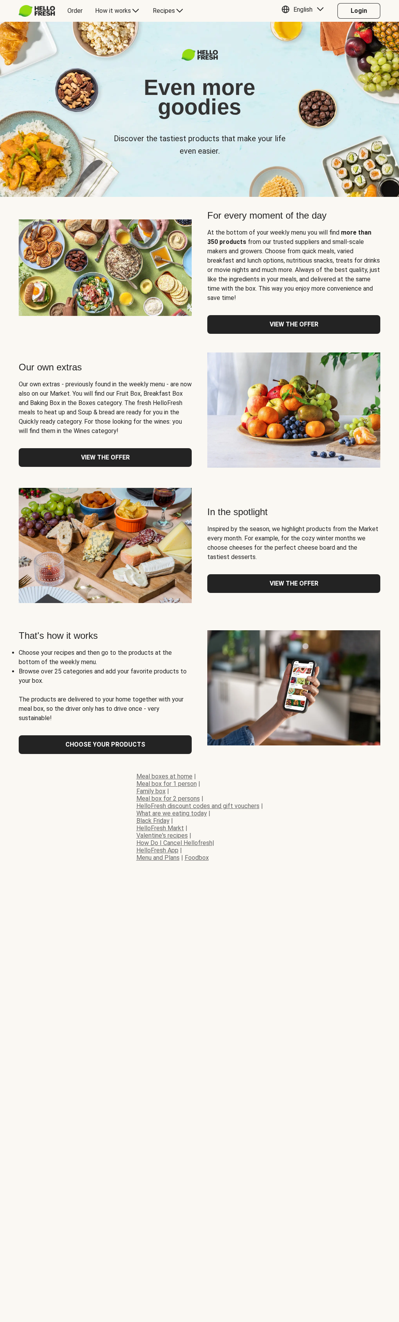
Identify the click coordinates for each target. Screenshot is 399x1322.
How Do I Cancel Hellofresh (174, 843)
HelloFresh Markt (160, 828)
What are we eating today (171, 813)
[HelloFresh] (37, 11)
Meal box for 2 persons (168, 798)
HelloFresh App (157, 850)
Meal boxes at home (164, 776)
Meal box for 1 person (166, 783)
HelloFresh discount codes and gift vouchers (198, 806)
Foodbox (197, 857)
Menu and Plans (158, 857)
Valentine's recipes (162, 835)
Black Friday (152, 820)
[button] (304, 11)
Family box (151, 791)
